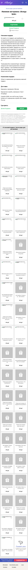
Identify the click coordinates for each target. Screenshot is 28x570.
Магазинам (5, 564)
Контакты (5, 567)
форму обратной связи (21, 116)
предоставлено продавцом (12, 113)
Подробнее (14, 24)
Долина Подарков (14, 28)
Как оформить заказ (14, 564)
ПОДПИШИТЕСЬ (20, 560)
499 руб (22, 108)
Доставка (14, 567)
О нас (22, 564)
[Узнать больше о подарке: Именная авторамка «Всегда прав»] (14, 17)
